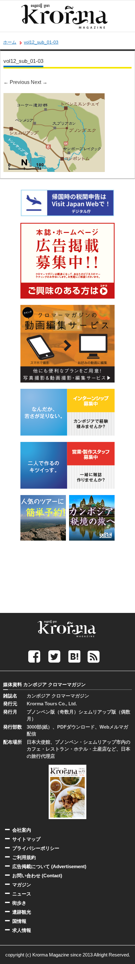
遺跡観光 (21, 912)
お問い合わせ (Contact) (37, 875)
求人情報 (21, 930)
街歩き (19, 903)
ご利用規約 (24, 857)
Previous (16, 82)
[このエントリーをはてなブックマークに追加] (74, 656)
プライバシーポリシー (35, 848)
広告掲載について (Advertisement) (49, 866)
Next (39, 82)
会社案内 (21, 830)
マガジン (21, 884)
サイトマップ (26, 839)
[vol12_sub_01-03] (54, 97)
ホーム (9, 42)
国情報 (19, 921)
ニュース (21, 893)
